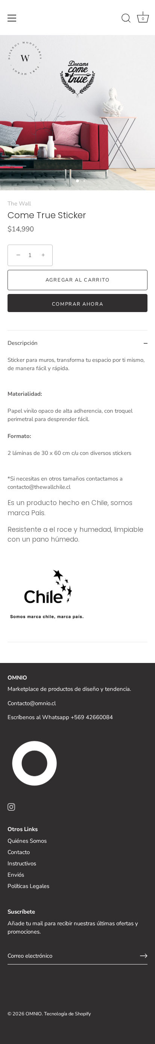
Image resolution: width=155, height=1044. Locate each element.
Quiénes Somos (27, 841)
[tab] (77, 499)
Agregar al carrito (77, 280)
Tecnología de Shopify (67, 1013)
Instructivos (22, 863)
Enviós (16, 875)
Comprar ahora (77, 304)
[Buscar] (126, 19)
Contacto (19, 852)
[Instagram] (11, 806)
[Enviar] (143, 956)
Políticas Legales (28, 886)
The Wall (19, 203)
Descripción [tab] (23, 343)
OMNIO (34, 1013)
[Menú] (12, 18)
